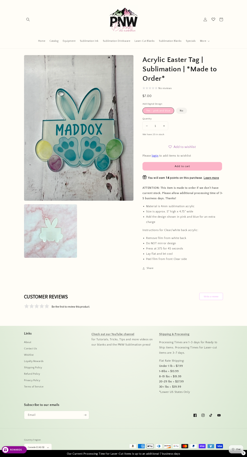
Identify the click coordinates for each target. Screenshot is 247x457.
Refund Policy (32, 373)
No (181, 110)
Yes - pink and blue (158, 110)
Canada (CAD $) (36, 447)
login (155, 155)
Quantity (147, 118)
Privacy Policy (32, 380)
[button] (28, 19)
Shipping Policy (33, 367)
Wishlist (29, 354)
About (27, 342)
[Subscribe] (85, 415)
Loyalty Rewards (34, 361)
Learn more (211, 178)
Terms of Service (34, 386)
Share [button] (150, 268)
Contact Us (30, 348)
